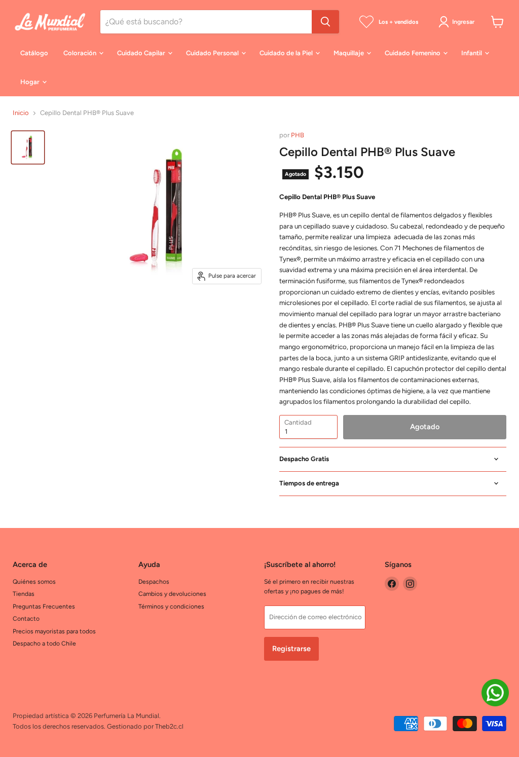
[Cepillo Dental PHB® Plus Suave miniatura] (28, 147)
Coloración (80, 53)
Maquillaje (349, 53)
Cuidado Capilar (142, 53)
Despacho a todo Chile (44, 643)
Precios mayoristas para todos (54, 631)
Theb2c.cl (169, 726)
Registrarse (291, 648)
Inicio (21, 113)
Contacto (26, 618)
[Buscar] (325, 21)
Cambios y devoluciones (172, 593)
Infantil (472, 53)
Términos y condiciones (171, 606)
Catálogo (34, 53)
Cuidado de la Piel (287, 53)
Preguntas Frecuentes (44, 606)
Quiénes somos (34, 581)
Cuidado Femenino (413, 53)
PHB (297, 135)
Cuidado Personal (213, 53)
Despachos (153, 581)
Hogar (30, 82)
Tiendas (23, 593)
